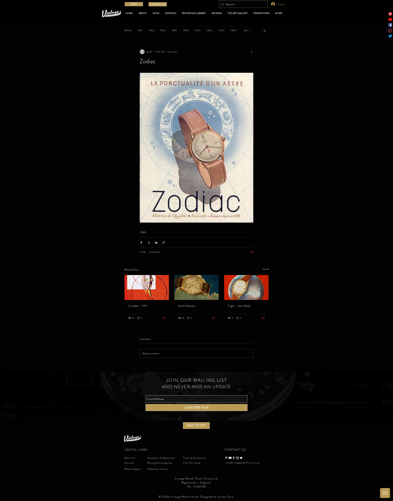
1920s (151, 30)
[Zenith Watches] (196, 287)
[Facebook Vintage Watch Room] (233, 458)
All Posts (128, 30)
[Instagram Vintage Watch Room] (237, 458)
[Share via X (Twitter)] (148, 242)
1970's (221, 30)
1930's (163, 30)
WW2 (174, 30)
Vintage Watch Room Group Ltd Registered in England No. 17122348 (196, 483)
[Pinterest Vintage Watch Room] (226, 458)
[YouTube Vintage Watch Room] (230, 458)
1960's (209, 30)
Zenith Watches (186, 306)
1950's (198, 30)
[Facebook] (390, 25)
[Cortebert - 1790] (147, 287)
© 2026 (164, 497)
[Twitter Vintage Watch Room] (241, 458)
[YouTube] (390, 19)
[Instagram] (390, 30)
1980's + (233, 30)
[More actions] (251, 52)
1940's (186, 30)
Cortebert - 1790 (137, 306)
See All (266, 269)
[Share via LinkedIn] (156, 242)
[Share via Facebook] (141, 242)
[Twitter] (390, 36)
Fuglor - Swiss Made (239, 306)
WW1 (140, 30)
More (246, 30)
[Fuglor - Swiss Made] (246, 287)
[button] (156, 13)
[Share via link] (163, 242)
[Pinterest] (390, 14)
